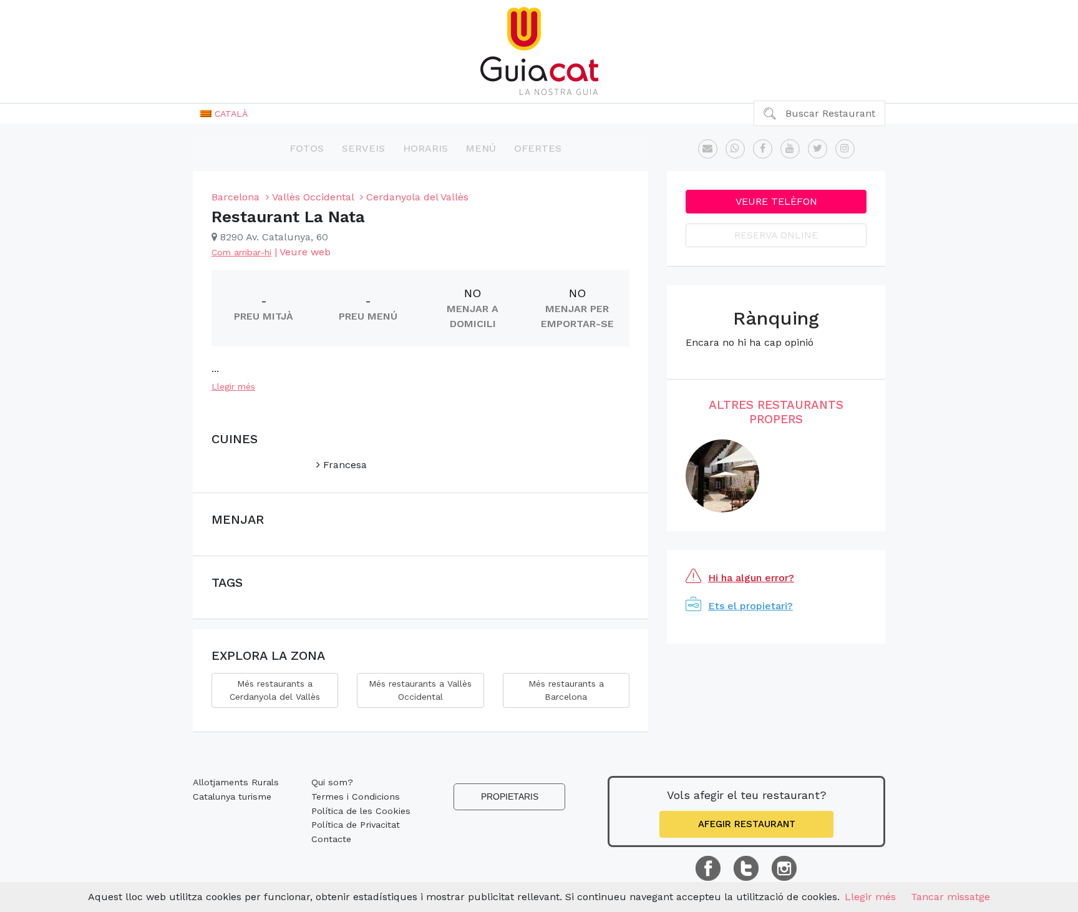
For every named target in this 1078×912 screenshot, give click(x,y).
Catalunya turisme (232, 797)
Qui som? (332, 782)
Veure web (305, 252)
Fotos (306, 148)
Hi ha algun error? (751, 578)
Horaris (425, 148)
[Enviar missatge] (707, 149)
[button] (224, 113)
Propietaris (509, 797)
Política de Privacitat (355, 825)
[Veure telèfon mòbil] (735, 149)
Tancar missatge (950, 897)
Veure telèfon (776, 201)
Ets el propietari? (750, 606)
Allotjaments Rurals (236, 782)
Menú (480, 148)
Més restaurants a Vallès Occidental (420, 690)
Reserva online (776, 235)
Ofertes (537, 148)
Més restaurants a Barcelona (566, 690)
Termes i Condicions (355, 797)
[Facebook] (762, 149)
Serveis (363, 148)
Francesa (343, 465)
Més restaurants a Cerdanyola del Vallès (275, 690)
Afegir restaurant (746, 824)
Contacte (331, 839)
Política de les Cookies (360, 811)
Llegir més (233, 386)
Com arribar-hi (241, 252)
